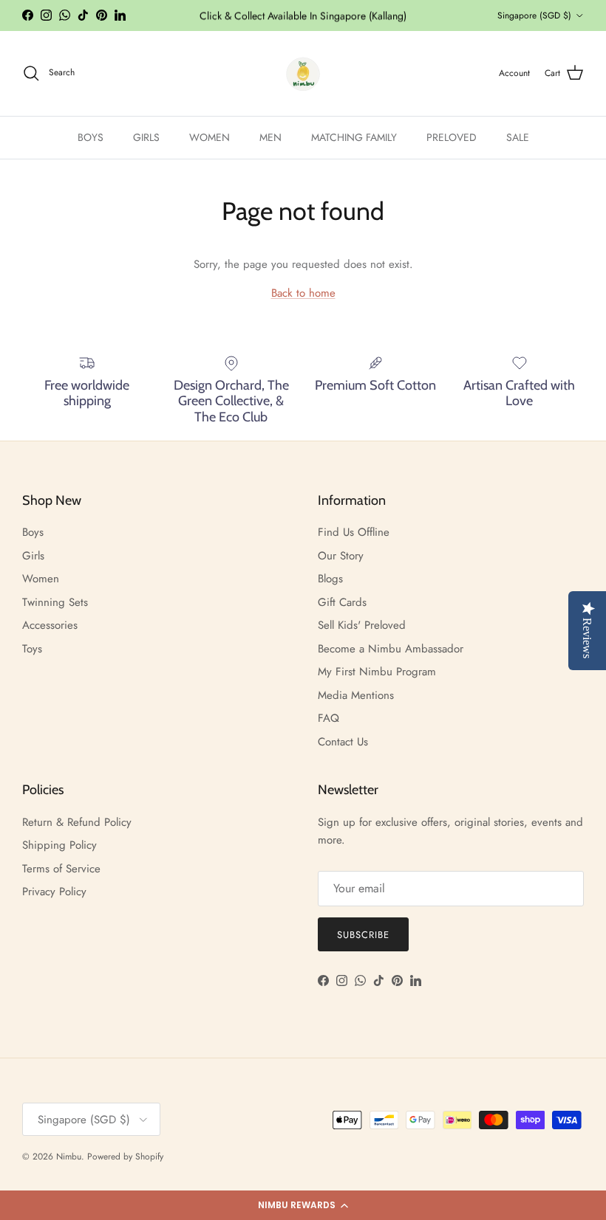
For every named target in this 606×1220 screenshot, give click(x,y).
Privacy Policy (54, 891)
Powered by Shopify (125, 1156)
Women (40, 579)
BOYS (90, 137)
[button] (303, 1205)
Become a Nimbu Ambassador (390, 649)
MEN (270, 137)
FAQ (328, 718)
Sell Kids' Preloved (362, 625)
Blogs (330, 579)
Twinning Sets (55, 602)
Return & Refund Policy (77, 822)
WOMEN (209, 137)
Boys (33, 532)
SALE (517, 137)
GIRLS (146, 137)
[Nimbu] (303, 73)
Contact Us (343, 742)
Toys (32, 649)
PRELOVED (451, 137)
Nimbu (68, 1156)
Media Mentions (356, 695)
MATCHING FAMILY (354, 137)
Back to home (303, 293)
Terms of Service (61, 869)
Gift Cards (342, 602)
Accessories (50, 625)
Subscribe (363, 935)
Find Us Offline (353, 532)
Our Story (341, 556)
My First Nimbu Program (377, 672)
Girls (33, 556)
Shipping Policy (59, 845)
